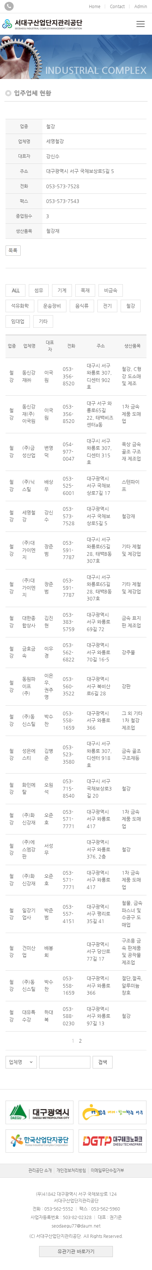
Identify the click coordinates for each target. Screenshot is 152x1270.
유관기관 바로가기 (76, 1251)
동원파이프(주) (28, 686)
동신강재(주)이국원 (28, 414)
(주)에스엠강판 (28, 849)
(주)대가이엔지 (28, 550)
